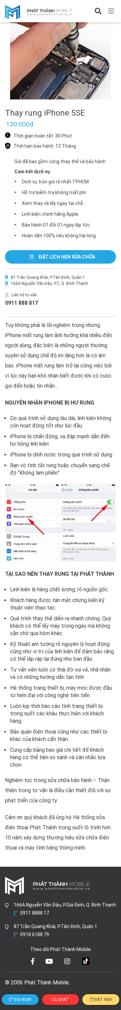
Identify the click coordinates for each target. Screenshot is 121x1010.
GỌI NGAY (22, 999)
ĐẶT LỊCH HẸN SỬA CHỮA (66, 257)
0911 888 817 (21, 303)
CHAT (63, 999)
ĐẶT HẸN (103, 999)
